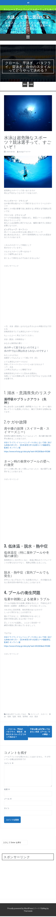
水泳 (31, 716)
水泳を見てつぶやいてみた (16, 714)
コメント (9, 763)
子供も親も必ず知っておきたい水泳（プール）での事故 (40, 731)
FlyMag (43, 908)
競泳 (36, 716)
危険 (9, 716)
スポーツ (44, 714)
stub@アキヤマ (24, 152)
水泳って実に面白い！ (28, 17)
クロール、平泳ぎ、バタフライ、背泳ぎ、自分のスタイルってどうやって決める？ (28, 66)
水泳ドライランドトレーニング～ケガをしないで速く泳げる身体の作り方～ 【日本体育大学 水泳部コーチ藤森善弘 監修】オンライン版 (28, 445)
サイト (7, 808)
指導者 (25, 716)
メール (8, 799)
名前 (7, 789)
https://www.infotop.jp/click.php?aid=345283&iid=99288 (27, 452)
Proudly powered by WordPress (20, 908)
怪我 (19, 716)
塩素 (14, 716)
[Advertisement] (28, 295)
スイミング (34, 714)
